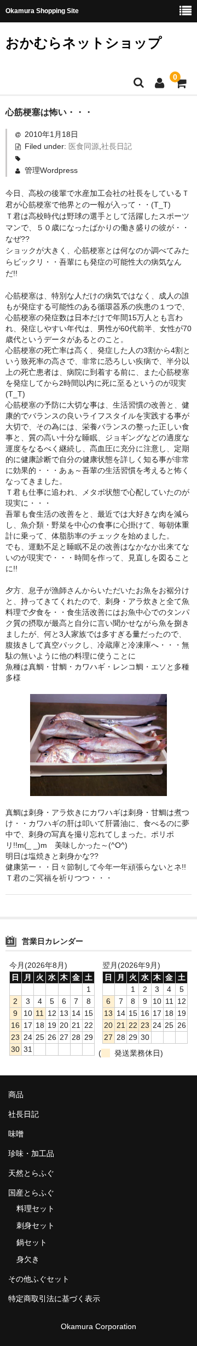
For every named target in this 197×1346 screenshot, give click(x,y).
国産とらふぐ (31, 1192)
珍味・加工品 (31, 1153)
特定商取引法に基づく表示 (54, 1298)
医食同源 (83, 146)
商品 (16, 1094)
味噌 (16, 1133)
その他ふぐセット (38, 1279)
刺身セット (35, 1225)
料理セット (35, 1208)
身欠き (27, 1259)
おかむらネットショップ (83, 42)
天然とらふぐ (31, 1173)
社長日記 (116, 146)
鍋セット (31, 1242)
